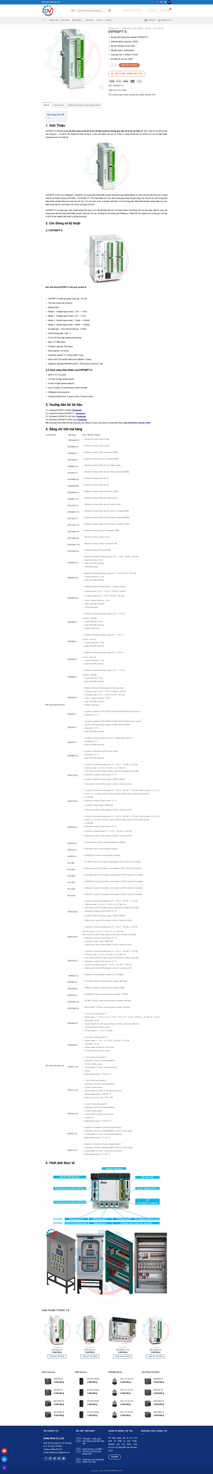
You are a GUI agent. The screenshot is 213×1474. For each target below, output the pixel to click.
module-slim (150, 95)
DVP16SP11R (73, 506)
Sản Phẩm (76, 20)
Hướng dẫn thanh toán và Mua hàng (84, 105)
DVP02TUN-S (73, 775)
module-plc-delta (136, 95)
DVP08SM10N (73, 486)
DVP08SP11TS (73, 512)
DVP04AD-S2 (73, 563)
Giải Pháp (89, 20)
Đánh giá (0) (58, 105)
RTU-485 (71, 863)
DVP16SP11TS (73, 525)
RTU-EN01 (72, 870)
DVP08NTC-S (73, 756)
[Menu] (44, 20)
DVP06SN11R (73, 440)
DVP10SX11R (89, 1350)
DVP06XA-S (72, 698)
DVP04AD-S (72, 622)
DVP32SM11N (73, 551)
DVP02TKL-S (73, 961)
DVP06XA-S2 (73, 598)
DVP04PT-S (72, 727)
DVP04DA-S (72, 642)
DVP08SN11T (73, 453)
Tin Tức (99, 20)
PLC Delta (159, 28)
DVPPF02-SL (72, 995)
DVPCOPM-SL (73, 989)
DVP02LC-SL (72, 1134)
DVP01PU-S (72, 843)
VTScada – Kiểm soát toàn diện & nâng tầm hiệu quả (93, 1441)
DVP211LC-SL (73, 1090)
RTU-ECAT (72, 896)
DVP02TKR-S (73, 937)
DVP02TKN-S (73, 912)
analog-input (117, 95)
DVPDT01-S (72, 850)
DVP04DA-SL (73, 1045)
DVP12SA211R (155, 1350)
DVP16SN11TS (73, 532)
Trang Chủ (53, 20)
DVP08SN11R (73, 447)
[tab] (46, 105)
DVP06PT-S (72, 714)
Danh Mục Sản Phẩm (132, 28)
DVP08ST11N (73, 499)
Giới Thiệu (65, 20)
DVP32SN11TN (74, 545)
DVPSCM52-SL (73, 1008)
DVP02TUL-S (73, 827)
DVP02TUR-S (73, 801)
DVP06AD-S (72, 677)
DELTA (148, 28)
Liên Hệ (108, 20)
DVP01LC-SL (72, 1150)
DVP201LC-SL (73, 1067)
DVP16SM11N (73, 538)
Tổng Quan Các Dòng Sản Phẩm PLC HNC (93, 1460)
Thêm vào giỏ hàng (129, 65)
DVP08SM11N (73, 479)
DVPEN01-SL (73, 976)
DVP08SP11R (73, 466)
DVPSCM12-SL (73, 1002)
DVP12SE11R (57, 1350)
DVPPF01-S (72, 856)
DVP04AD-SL (73, 1023)
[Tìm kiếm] (109, 11)
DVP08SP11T (73, 473)
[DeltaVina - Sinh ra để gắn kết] (54, 10)
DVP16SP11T (73, 519)
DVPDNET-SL (73, 982)
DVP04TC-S (72, 742)
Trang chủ (113, 28)
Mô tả (46, 105)
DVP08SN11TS (73, 493)
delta (126, 95)
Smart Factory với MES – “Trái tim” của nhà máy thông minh (93, 1451)
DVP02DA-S (72, 659)
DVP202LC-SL (73, 1114)
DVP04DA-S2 (73, 578)
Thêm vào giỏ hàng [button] (57, 1356)
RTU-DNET (72, 876)
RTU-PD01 (72, 883)
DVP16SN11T (73, 460)
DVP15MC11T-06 (122, 1350)
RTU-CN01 (72, 889)
